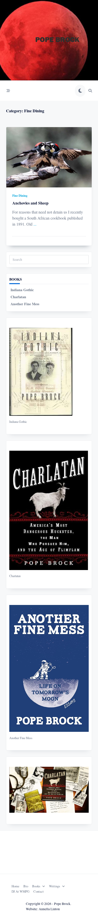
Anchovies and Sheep (30, 203)
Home (15, 886)
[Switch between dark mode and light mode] (80, 91)
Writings (54, 886)
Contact (38, 891)
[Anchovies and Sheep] (49, 157)
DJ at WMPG (20, 891)
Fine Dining (19, 195)
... (34, 224)
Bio (25, 886)
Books (36, 886)
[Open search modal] (90, 90)
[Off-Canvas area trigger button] (8, 90)
